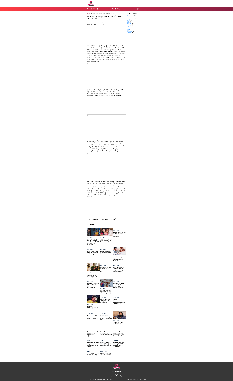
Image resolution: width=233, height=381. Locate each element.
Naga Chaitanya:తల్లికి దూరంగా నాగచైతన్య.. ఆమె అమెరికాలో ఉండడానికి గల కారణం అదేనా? (93, 317)
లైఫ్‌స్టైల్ (128, 29)
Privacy (140, 379)
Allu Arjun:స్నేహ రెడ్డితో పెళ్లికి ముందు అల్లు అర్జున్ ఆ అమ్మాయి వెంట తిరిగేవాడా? (105, 252)
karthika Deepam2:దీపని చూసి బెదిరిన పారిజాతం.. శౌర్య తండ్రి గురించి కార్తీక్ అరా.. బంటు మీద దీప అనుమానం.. (119, 234)
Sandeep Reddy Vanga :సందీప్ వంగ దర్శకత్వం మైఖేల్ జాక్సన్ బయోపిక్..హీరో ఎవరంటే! (119, 323)
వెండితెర (128, 30)
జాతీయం (129, 27)
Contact (144, 379)
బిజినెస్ (128, 22)
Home (88, 9)
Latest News (129, 379)
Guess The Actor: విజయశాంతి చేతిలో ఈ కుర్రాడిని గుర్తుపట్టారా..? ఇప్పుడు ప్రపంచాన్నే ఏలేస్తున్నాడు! (106, 318)
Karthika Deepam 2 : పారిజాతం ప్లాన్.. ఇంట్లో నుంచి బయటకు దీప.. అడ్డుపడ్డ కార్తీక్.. (105, 344)
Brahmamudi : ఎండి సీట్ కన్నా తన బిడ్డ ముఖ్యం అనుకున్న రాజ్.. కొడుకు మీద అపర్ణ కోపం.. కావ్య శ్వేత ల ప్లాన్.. (93, 345)
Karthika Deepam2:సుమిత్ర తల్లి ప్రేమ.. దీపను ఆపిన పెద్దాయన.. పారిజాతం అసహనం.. (106, 333)
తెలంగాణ (129, 28)
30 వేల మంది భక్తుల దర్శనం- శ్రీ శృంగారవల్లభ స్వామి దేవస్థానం (92, 354)
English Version (126, 9)
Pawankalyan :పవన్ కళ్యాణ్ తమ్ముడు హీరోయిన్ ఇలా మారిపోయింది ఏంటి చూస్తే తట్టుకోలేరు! (105, 269)
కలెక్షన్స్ (118, 9)
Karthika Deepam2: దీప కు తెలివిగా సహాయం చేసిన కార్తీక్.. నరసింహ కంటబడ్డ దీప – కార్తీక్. (105, 291)
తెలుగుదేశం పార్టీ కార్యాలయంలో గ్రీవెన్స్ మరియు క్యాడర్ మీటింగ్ (105, 354)
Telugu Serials (130, 17)
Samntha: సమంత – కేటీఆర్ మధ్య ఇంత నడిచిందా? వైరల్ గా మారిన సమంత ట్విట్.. (92, 252)
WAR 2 (113, 219)
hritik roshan (95, 219)
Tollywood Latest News (100, 379)
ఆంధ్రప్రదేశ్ (129, 26)
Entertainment (130, 16)
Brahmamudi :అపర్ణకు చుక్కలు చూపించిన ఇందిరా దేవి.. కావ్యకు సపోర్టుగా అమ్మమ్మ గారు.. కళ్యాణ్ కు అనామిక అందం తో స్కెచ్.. (119, 285)
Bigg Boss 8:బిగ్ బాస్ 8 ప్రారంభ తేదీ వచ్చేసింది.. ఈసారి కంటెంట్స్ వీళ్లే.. (118, 259)
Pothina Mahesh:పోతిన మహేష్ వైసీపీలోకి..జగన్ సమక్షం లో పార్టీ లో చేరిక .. (105, 301)
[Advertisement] (124, 3)
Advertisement (135, 379)
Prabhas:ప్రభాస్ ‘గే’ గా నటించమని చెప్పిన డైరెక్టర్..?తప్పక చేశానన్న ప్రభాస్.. (93, 307)
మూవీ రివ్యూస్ (111, 9)
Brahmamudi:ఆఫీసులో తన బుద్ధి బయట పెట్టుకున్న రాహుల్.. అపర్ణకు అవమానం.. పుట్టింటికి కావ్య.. (93, 334)
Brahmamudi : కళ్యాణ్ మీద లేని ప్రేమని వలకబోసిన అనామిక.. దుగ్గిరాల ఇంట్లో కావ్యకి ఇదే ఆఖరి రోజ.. (93, 285)
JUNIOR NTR (105, 219)
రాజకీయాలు (103, 9)
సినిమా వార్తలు (96, 9)
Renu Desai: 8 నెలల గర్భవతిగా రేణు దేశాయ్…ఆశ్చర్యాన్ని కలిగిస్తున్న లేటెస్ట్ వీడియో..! (93, 275)
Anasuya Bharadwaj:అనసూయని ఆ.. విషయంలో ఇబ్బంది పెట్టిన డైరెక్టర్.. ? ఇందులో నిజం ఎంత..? (119, 301)
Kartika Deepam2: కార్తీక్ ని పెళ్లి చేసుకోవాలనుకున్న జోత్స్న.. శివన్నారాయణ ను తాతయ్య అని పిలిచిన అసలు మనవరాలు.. (118, 269)
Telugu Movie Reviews (109, 379)
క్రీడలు (128, 21)
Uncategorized (130, 18)
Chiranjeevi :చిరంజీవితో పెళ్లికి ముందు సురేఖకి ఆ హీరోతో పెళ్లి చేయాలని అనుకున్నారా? (106, 240)
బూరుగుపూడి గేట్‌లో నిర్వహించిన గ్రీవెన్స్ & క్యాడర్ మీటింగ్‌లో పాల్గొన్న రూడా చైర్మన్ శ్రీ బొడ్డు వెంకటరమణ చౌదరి (119, 345)
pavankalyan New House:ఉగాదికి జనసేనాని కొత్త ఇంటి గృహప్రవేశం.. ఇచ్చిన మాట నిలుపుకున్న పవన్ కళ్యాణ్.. (119, 334)
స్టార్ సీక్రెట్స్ (129, 32)
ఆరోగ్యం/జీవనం (130, 19)
